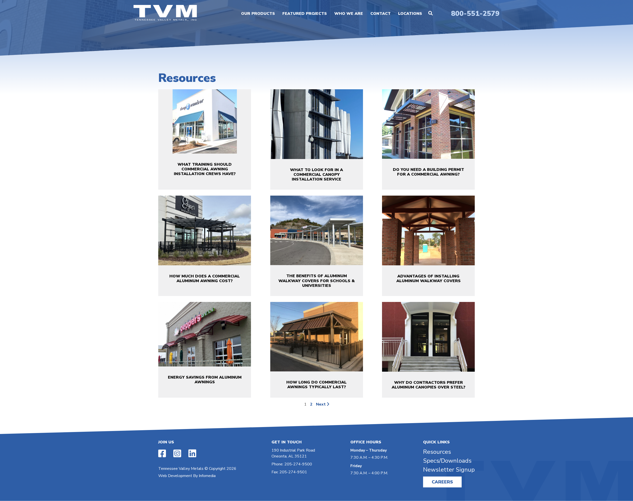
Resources (437, 452)
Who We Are (348, 13)
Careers (442, 482)
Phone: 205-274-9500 (291, 464)
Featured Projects (304, 13)
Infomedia (207, 475)
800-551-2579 (475, 13)
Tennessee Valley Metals (180, 468)
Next (321, 404)
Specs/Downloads (447, 461)
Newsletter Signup (449, 470)
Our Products (258, 13)
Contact (380, 13)
